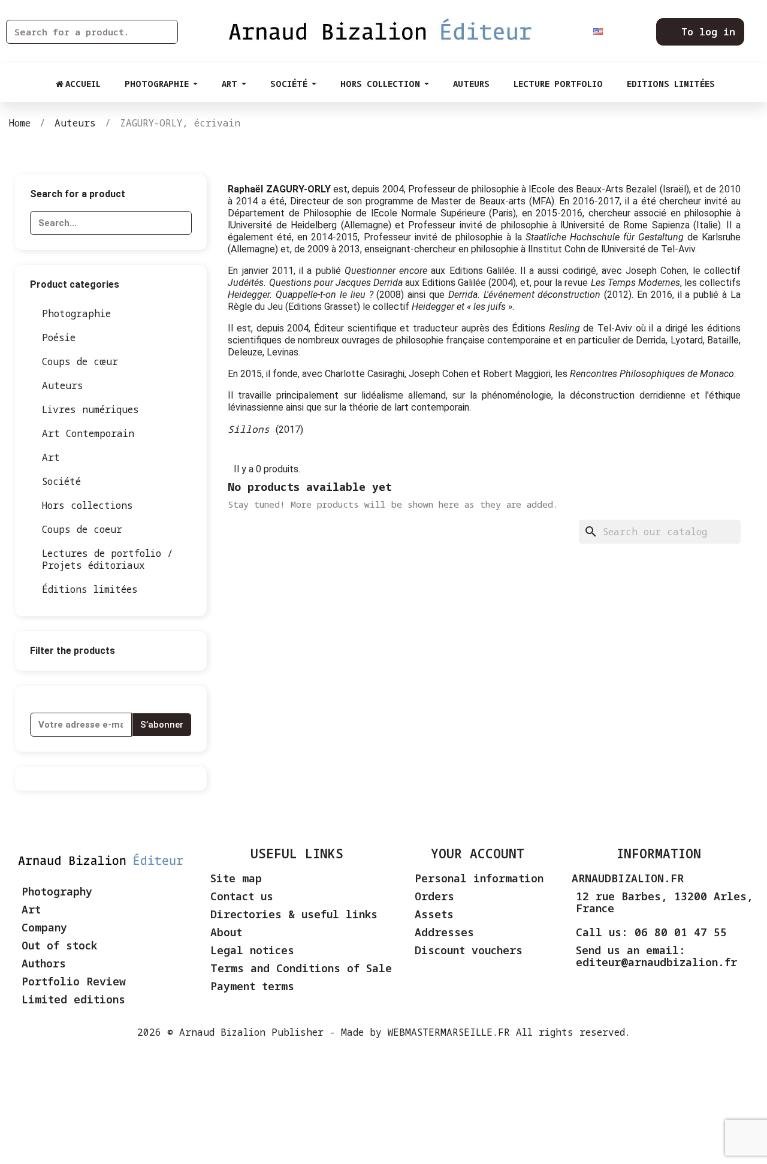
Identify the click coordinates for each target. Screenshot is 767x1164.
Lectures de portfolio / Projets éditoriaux (107, 559)
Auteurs (62, 385)
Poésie (59, 337)
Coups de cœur (80, 361)
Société (61, 481)
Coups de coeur (82, 529)
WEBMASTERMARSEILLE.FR (449, 1032)
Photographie (76, 313)
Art (51, 457)
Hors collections (87, 505)
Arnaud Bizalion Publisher (251, 1032)
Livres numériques (90, 409)
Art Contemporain (88, 433)
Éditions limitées (90, 589)
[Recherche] (165, 31)
